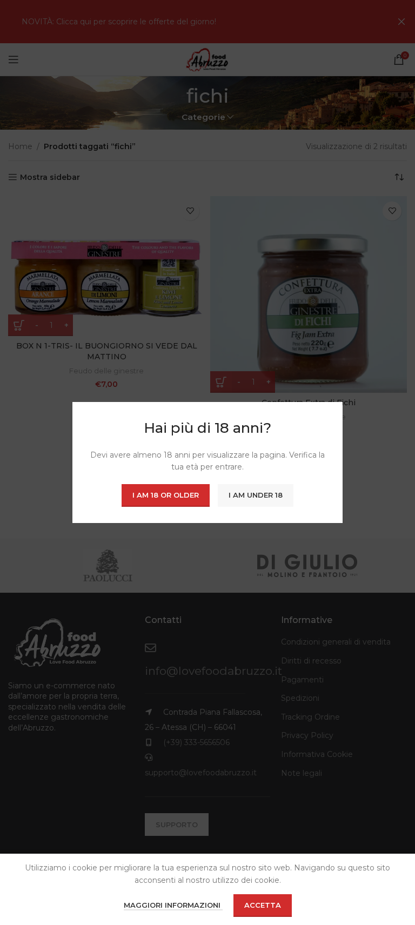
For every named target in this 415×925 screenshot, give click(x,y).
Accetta (262, 905)
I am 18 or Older (165, 495)
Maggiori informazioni (173, 905)
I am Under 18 (256, 495)
